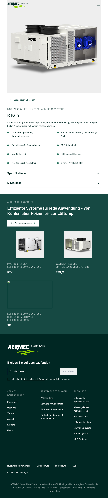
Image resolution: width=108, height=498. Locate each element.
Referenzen (12, 402)
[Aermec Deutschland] (17, 4)
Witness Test (47, 398)
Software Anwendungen (52, 403)
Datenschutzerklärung (34, 379)
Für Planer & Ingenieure (52, 409)
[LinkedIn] (58, 458)
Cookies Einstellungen (17, 472)
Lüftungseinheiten (82, 422)
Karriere (11, 424)
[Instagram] (50, 458)
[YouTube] (65, 458)
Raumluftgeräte (81, 433)
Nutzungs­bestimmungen (19, 465)
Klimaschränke (81, 416)
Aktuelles (11, 419)
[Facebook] (43, 458)
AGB (74, 465)
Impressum (60, 465)
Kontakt (10, 430)
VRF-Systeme (80, 439)
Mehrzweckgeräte (82, 428)
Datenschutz (43, 465)
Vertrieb (11, 413)
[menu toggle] (98, 4)
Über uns (11, 407)
